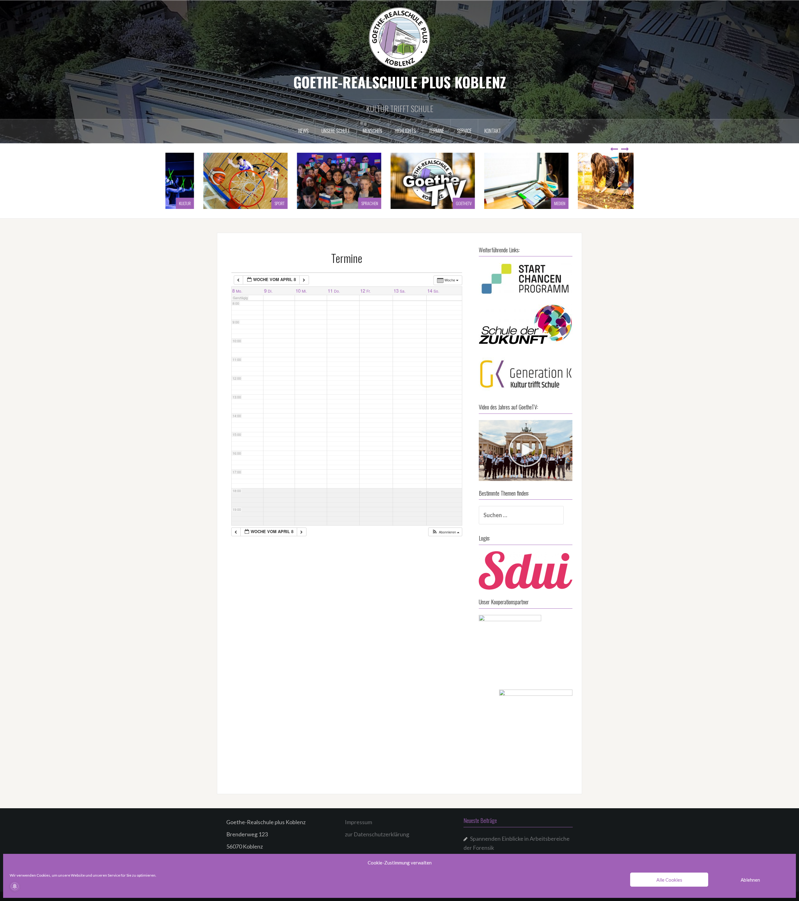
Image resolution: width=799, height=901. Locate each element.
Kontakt (492, 131)
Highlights (405, 131)
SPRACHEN (319, 203)
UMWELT (602, 203)
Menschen (372, 131)
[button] (446, 532)
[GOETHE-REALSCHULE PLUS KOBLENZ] (399, 37)
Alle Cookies (669, 880)
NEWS (303, 131)
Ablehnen (750, 880)
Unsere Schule (335, 131)
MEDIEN (510, 203)
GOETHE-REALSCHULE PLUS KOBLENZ (399, 81)
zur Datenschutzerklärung (377, 834)
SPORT (230, 203)
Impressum (358, 822)
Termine (436, 131)
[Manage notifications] (15, 886)
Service (464, 131)
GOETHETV (414, 203)
